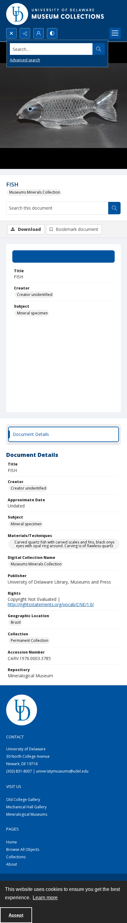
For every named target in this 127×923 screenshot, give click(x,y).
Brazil (16, 622)
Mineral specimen (32, 313)
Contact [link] (15, 737)
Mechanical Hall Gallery (26, 807)
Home (11, 842)
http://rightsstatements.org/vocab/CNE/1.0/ (51, 604)
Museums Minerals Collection (34, 192)
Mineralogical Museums (26, 814)
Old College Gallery (23, 799)
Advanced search (25, 60)
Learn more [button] (45, 897)
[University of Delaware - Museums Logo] (55, 14)
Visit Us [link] (13, 786)
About (11, 864)
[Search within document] (114, 208)
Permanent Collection (29, 640)
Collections (16, 856)
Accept (16, 915)
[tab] (63, 256)
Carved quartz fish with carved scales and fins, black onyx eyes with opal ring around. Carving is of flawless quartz (64, 543)
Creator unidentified (34, 294)
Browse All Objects (22, 849)
